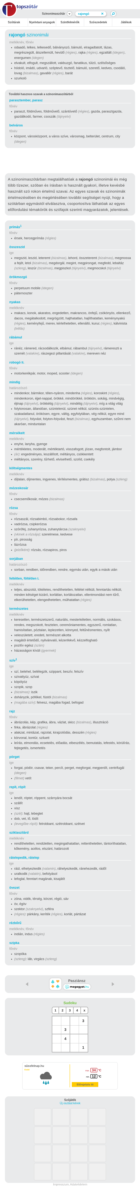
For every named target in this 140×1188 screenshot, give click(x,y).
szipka (14, 943)
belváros (16, 125)
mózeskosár (18, 488)
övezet (14, 887)
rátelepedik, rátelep (24, 857)
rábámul (15, 337)
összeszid (17, 247)
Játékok (126, 22)
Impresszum (61, 1184)
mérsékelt (17, 433)
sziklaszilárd (19, 832)
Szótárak (14, 22)
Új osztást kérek (70, 1103)
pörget (14, 757)
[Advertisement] (70, 161)
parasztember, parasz (26, 100)
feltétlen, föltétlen (24, 578)
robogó (16, 362)
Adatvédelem (78, 1184)
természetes (18, 608)
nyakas (14, 302)
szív (13, 660)
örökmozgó (18, 277)
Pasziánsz (76, 981)
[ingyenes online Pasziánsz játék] (55, 984)
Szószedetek (98, 22)
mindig (14, 382)
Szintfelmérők (70, 22)
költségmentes (20, 468)
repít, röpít (17, 787)
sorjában (16, 559)
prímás (15, 227)
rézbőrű (15, 923)
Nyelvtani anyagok (42, 22)
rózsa (13, 508)
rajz (12, 711)
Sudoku (70, 1003)
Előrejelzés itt (85, 1084)
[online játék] (77, 987)
